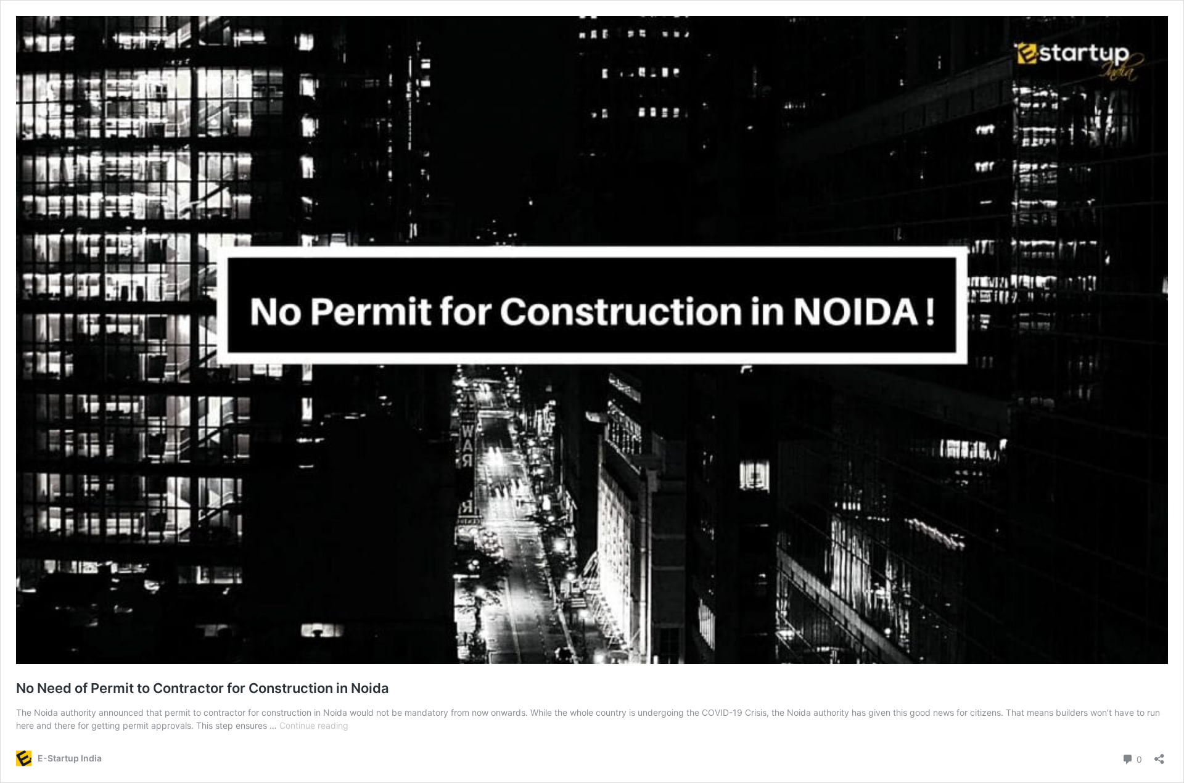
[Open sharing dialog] (1159, 755)
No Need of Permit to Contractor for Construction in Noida (202, 688)
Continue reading (313, 725)
